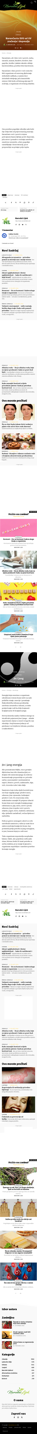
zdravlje (5, 197)
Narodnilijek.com (13, 1425)
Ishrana (4, 270)
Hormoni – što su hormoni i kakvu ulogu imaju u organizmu (18, 540)
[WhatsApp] (24, 202)
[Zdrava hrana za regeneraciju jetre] (7, 1345)
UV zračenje (24, 195)
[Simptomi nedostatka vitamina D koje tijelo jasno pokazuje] (18, 623)
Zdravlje (18, 31)
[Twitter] (16, 202)
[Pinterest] (20, 202)
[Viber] (29, 202)
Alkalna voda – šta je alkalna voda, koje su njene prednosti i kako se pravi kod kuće (18, 370)
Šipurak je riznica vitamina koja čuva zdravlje (22, 1322)
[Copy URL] (33, 202)
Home (3, 53)
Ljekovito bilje (7, 255)
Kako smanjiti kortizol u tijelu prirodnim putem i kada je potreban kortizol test (16, 385)
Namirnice (5, 451)
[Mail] (22, 224)
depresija (10, 195)
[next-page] (20, 647)
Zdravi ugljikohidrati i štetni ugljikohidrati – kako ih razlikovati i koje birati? (17, 275)
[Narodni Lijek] (4, 45)
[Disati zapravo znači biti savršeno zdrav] (7, 1335)
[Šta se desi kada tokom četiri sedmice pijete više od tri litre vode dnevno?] (18, 412)
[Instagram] (19, 224)
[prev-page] (16, 647)
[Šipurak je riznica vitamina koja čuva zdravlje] (7, 1325)
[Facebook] (11, 202)
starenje (17, 195)
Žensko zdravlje (7, 303)
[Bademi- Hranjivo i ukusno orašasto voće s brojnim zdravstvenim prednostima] (18, 441)
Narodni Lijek (11, 44)
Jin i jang (3, 210)
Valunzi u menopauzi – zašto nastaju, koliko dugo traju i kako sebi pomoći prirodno (17, 308)
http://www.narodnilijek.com (22, 221)
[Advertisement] (18, 107)
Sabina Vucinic (13, 234)
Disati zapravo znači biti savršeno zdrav (21, 1333)
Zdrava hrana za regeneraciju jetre (23, 1343)
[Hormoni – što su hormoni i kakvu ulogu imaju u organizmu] (18, 528)
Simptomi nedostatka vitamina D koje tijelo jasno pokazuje (18, 635)
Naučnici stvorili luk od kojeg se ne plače (27, 210)
